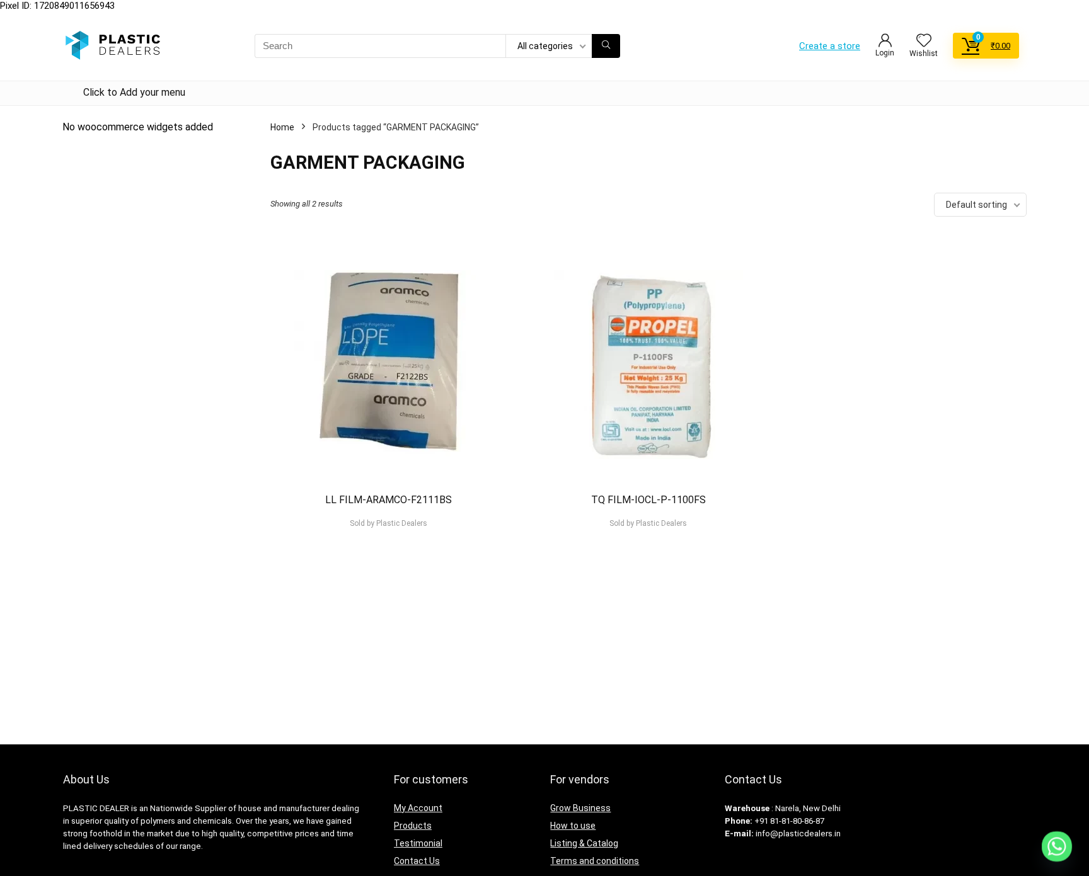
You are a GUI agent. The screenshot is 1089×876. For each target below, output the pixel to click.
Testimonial (418, 843)
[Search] (606, 46)
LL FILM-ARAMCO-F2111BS (388, 500)
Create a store (829, 46)
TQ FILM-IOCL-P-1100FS (648, 500)
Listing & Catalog (584, 843)
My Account (418, 808)
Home (282, 127)
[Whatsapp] (1057, 846)
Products (413, 826)
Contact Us (417, 861)
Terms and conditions (594, 861)
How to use (573, 826)
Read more (388, 547)
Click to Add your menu (134, 92)
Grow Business (580, 808)
